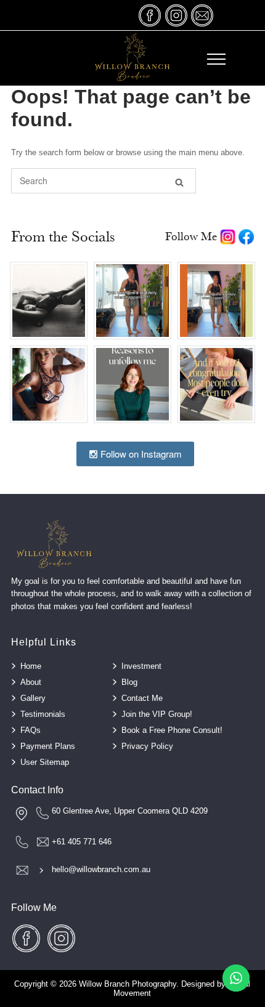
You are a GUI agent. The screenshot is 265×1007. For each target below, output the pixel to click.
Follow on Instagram (140, 453)
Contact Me (142, 698)
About (30, 682)
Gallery (33, 698)
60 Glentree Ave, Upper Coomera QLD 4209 (130, 810)
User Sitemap (44, 762)
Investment (141, 666)
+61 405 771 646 (82, 841)
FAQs (30, 730)
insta (176, 15)
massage (202, 15)
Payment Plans (47, 746)
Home (30, 666)
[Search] (179, 181)
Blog (129, 682)
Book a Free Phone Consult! (171, 730)
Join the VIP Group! (156, 714)
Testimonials (42, 714)
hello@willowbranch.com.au (101, 869)
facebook (150, 15)
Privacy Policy (147, 746)
